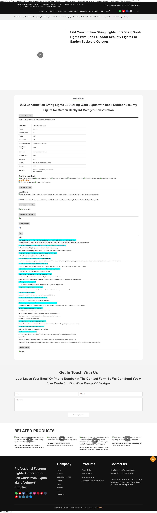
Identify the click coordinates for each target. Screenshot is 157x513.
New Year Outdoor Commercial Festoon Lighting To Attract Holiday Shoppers (127, 444)
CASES (59, 480)
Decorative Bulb (87, 473)
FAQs (59, 491)
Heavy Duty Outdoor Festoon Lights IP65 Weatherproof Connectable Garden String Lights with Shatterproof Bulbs (29, 446)
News (59, 484)
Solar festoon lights (88, 477)
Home (59, 470)
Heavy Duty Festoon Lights (42, 17)
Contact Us (60, 495)
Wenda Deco (18, 17)
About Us (60, 487)
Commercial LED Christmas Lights (93, 480)
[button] (109, 11)
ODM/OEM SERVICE (64, 477)
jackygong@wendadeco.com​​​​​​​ (115, 5)
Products (28, 17)
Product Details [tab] (78, 98)
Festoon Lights (86, 470)
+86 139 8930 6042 (133, 5)
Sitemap (100, 507)
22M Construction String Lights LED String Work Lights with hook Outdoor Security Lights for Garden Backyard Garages (91, 17)
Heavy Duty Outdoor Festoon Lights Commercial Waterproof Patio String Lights (60, 444)
